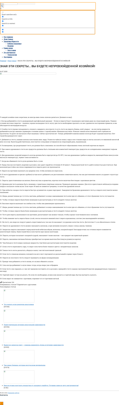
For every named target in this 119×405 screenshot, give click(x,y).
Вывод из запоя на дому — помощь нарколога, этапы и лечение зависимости (34, 345)
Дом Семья (8, 39)
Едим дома (8, 48)
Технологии (12, 55)
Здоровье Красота (11, 41)
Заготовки (11, 50)
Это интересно (9, 53)
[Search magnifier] (2, 6)
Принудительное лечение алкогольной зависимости (24, 325)
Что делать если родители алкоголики (19, 304)
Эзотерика (8, 57)
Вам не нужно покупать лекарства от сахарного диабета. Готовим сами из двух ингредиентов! (41, 385)
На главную (8, 37)
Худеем (10, 46)
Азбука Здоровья (14, 44)
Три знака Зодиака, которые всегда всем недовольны (24, 365)
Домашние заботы (13, 393)
